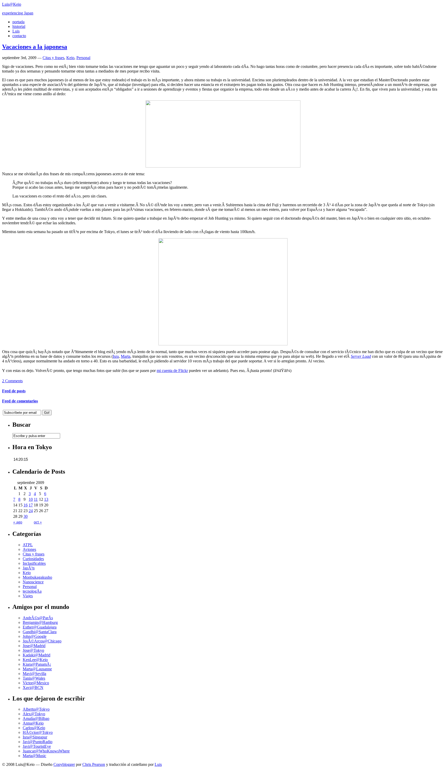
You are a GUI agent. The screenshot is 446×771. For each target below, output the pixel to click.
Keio (70, 57)
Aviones (29, 549)
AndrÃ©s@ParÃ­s (38, 618)
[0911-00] (223, 344)
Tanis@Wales (34, 678)
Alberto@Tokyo (36, 709)
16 (25, 505)
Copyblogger (64, 764)
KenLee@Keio (35, 659)
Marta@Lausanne (37, 669)
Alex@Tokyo (34, 714)
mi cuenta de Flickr (172, 370)
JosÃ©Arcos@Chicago (42, 641)
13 (46, 499)
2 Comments (12, 381)
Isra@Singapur (35, 737)
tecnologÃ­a (32, 591)
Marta (125, 356)
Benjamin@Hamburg (40, 622)
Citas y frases (53, 57)
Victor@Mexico (36, 683)
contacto (19, 36)
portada (18, 22)
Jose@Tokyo (33, 650)
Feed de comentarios (20, 401)
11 (36, 499)
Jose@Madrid (34, 645)
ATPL (28, 545)
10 (31, 499)
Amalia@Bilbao (36, 718)
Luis (16, 31)
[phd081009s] (223, 166)
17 (31, 505)
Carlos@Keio (34, 728)
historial (18, 26)
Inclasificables (34, 563)
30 (25, 516)
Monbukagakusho (37, 577)
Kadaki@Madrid (36, 655)
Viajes (28, 596)
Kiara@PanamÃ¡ (37, 664)
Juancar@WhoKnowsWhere (46, 751)
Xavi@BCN (33, 687)
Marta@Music (34, 755)
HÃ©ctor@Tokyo (38, 732)
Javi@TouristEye (37, 746)
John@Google (34, 636)
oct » (38, 522)
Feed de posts (14, 391)
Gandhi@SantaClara (40, 632)
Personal (83, 57)
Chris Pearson (93, 764)
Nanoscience (33, 582)
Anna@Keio (33, 723)
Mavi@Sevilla (34, 673)
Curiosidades (33, 559)
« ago (17, 522)
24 (31, 510)
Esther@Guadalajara (40, 627)
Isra (116, 356)
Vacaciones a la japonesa (34, 46)
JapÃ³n (29, 568)
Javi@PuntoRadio (37, 742)
